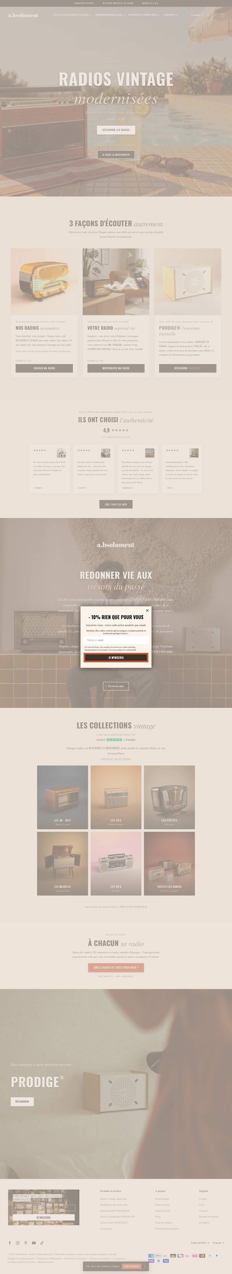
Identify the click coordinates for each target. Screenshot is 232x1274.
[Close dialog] (147, 610)
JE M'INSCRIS (116, 658)
